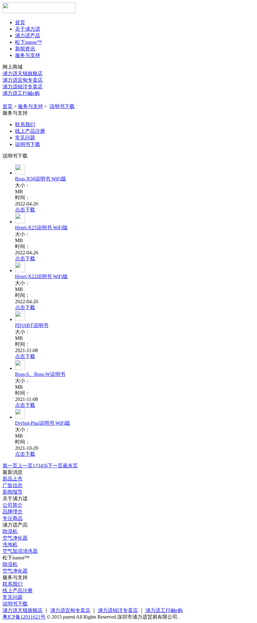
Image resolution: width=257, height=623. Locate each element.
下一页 (55, 465)
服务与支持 (27, 55)
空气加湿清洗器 (20, 551)
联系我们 (25, 124)
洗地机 (10, 544)
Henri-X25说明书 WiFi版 (41, 227)
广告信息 (13, 485)
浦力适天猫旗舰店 (23, 73)
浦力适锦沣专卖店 (23, 86)
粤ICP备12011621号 (24, 617)
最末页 (70, 465)
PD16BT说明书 (31, 325)
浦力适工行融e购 (21, 93)
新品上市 (13, 478)
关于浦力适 (27, 29)
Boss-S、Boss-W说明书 (40, 374)
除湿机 (10, 531)
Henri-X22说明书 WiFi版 (41, 276)
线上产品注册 (30, 131)
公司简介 (13, 505)
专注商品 (13, 518)
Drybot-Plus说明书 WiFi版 (42, 423)
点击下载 (25, 209)
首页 (20, 22)
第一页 (10, 465)
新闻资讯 (25, 48)
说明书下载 (62, 106)
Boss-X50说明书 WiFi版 (40, 178)
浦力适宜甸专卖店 (23, 80)
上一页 (25, 465)
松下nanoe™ (28, 42)
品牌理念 (13, 511)
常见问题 (25, 137)
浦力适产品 (27, 35)
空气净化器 (15, 538)
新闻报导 (13, 492)
